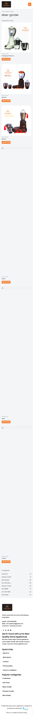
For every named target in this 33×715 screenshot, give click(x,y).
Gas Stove (5, 574)
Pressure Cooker (6, 586)
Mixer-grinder (5, 580)
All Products (7, 657)
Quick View (6, 59)
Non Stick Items (6, 583)
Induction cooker (6, 577)
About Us (6, 653)
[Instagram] (3, 630)
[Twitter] (6, 630)
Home (3, 11)
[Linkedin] (8, 630)
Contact (6, 662)
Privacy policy (8, 666)
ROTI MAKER (5, 589)
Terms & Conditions (9, 670)
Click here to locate (15, 626)
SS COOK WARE (6, 592)
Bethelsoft (19, 708)
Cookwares (6, 678)
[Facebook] (10, 630)
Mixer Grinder (7, 687)
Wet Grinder (5, 595)
